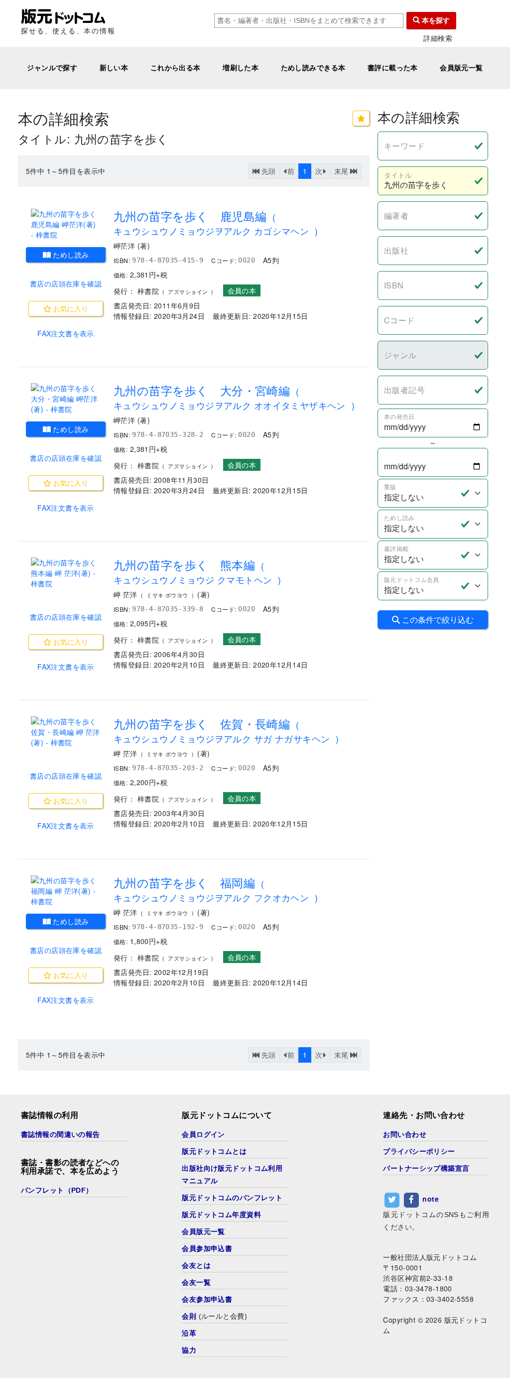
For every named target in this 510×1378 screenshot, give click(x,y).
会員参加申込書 (207, 1248)
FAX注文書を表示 (65, 333)
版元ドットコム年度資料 (221, 1215)
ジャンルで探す (52, 68)
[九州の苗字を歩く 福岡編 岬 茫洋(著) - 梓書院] (66, 891)
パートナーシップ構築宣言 (426, 1168)
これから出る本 (175, 68)
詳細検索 (437, 38)
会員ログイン (203, 1134)
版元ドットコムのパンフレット (232, 1198)
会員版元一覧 (461, 68)
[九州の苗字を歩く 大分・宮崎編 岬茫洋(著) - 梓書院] (66, 398)
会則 (189, 1316)
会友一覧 (196, 1282)
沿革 (189, 1333)
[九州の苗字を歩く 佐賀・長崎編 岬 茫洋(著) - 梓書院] (66, 732)
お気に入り (69, 308)
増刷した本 (240, 68)
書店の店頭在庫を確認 (66, 283)
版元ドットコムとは (214, 1151)
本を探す (435, 20)
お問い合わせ (404, 1134)
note (430, 1199)
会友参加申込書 (207, 1299)
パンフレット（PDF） (57, 1190)
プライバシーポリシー (419, 1151)
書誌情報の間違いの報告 (60, 1134)
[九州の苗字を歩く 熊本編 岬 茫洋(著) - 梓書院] (66, 573)
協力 (189, 1350)
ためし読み (70, 255)
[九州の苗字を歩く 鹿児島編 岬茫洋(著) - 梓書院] (66, 224)
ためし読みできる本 (313, 68)
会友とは (196, 1265)
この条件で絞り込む (437, 619)
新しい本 (114, 68)
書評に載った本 (393, 68)
